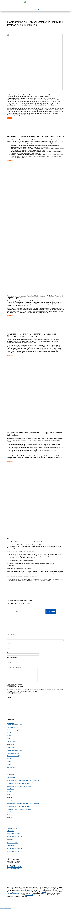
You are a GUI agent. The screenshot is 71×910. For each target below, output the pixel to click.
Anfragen (9, 118)
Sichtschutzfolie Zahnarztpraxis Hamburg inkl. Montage (23, 780)
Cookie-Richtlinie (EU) (13, 730)
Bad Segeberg (17, 893)
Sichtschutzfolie (11, 777)
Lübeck (44, 892)
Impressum (10, 723)
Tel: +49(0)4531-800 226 (14, 867)
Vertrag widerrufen (5, 908)
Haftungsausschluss (13, 727)
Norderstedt (29, 895)
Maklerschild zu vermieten (14, 836)
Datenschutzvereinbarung (14, 724)
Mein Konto (10, 733)
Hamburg (10, 893)
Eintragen (50, 611)
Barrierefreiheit (11, 741)
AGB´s (9, 735)
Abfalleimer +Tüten (12, 828)
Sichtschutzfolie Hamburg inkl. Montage (18, 783)
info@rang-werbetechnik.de (15, 868)
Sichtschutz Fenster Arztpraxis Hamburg (19, 786)
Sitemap (9, 738)
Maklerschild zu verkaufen (14, 833)
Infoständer (10, 831)
